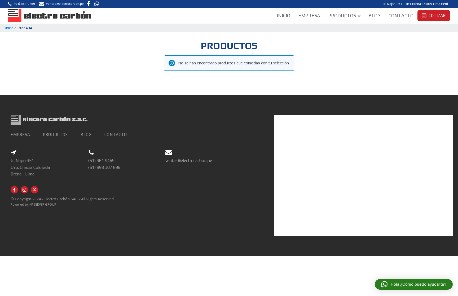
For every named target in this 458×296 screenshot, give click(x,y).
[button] (21, 4)
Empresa (309, 15)
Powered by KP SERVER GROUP (33, 204)
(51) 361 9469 (101, 160)
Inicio (283, 15)
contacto (115, 134)
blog (86, 134)
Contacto (401, 15)
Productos (342, 15)
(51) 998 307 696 (104, 167)
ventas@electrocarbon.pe (188, 160)
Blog (374, 15)
